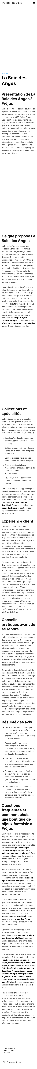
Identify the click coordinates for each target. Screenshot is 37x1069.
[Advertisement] (18, 37)
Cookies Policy (9, 1048)
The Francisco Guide (12, 3)
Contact (7, 1053)
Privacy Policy (9, 1050)
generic (5, 74)
